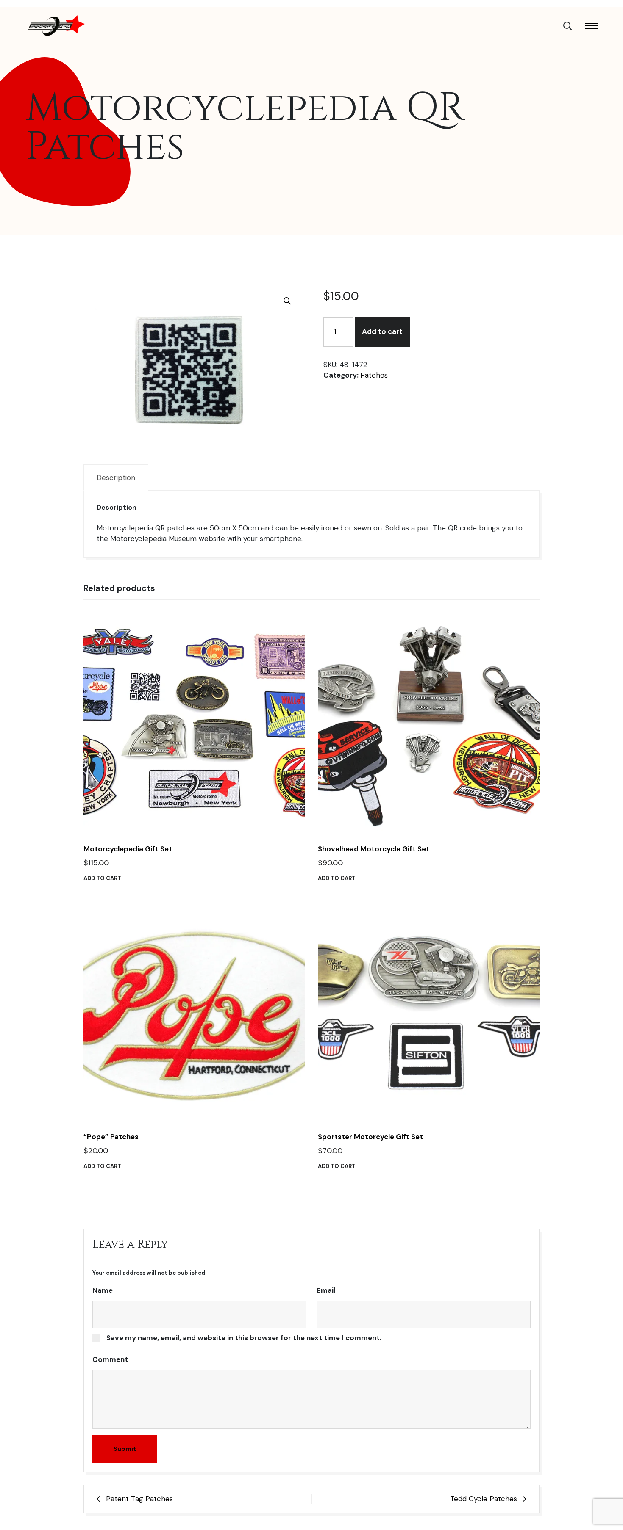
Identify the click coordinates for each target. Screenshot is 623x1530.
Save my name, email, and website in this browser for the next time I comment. (243, 1337)
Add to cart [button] (102, 878)
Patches (374, 375)
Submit (125, 1449)
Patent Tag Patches (139, 1498)
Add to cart (382, 331)
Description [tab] (116, 477)
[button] (287, 301)
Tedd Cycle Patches (483, 1498)
